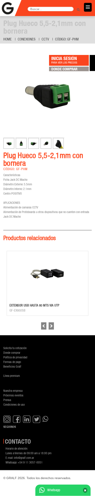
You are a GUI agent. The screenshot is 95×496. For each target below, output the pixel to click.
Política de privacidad (15, 357)
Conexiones (27, 39)
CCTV (45, 39)
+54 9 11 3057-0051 (30, 462)
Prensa (7, 400)
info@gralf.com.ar (24, 458)
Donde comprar (11, 352)
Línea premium (11, 375)
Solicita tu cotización (15, 348)
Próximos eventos (13, 395)
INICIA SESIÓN (64, 59)
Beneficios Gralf (12, 366)
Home (7, 39)
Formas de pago (12, 362)
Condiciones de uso (14, 404)
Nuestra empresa (13, 390)
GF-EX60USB (17, 310)
